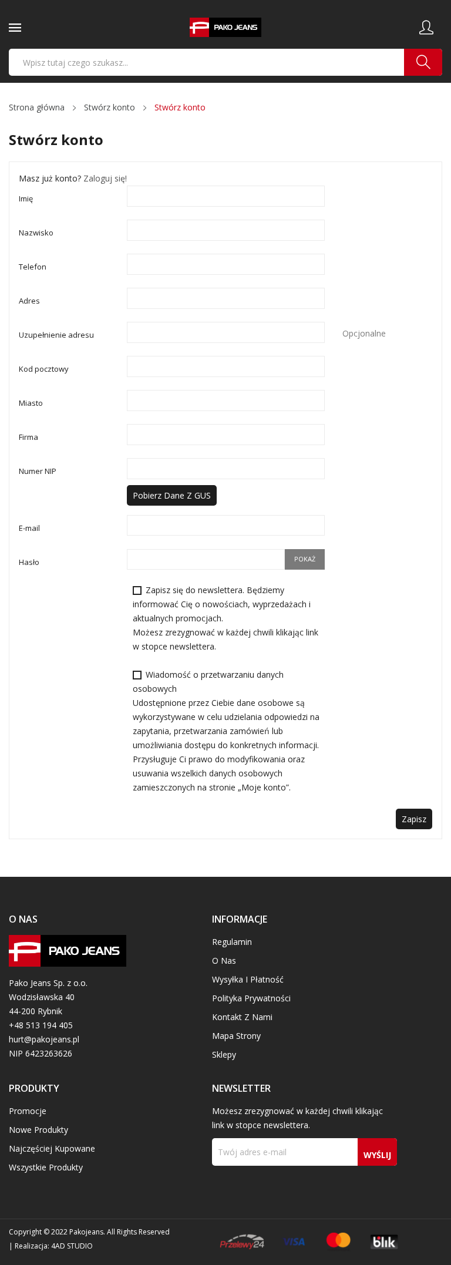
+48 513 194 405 (41, 1025)
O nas (224, 960)
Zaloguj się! (105, 178)
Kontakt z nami (242, 1016)
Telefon (32, 266)
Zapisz (414, 819)
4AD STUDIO (72, 1246)
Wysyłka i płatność (248, 979)
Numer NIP (37, 471)
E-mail (29, 528)
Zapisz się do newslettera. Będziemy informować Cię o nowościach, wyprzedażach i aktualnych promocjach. (225, 618)
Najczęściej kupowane (52, 1148)
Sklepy (224, 1054)
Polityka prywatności (251, 998)
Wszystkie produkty (46, 1167)
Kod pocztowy (44, 369)
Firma (28, 437)
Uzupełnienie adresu (56, 334)
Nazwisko (36, 232)
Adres (29, 300)
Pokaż (304, 558)
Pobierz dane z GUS (172, 495)
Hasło (29, 562)
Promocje (27, 1110)
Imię (26, 198)
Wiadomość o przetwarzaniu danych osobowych (226, 731)
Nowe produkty (38, 1129)
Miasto (31, 403)
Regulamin (232, 941)
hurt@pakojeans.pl (44, 1039)
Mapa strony (236, 1035)
